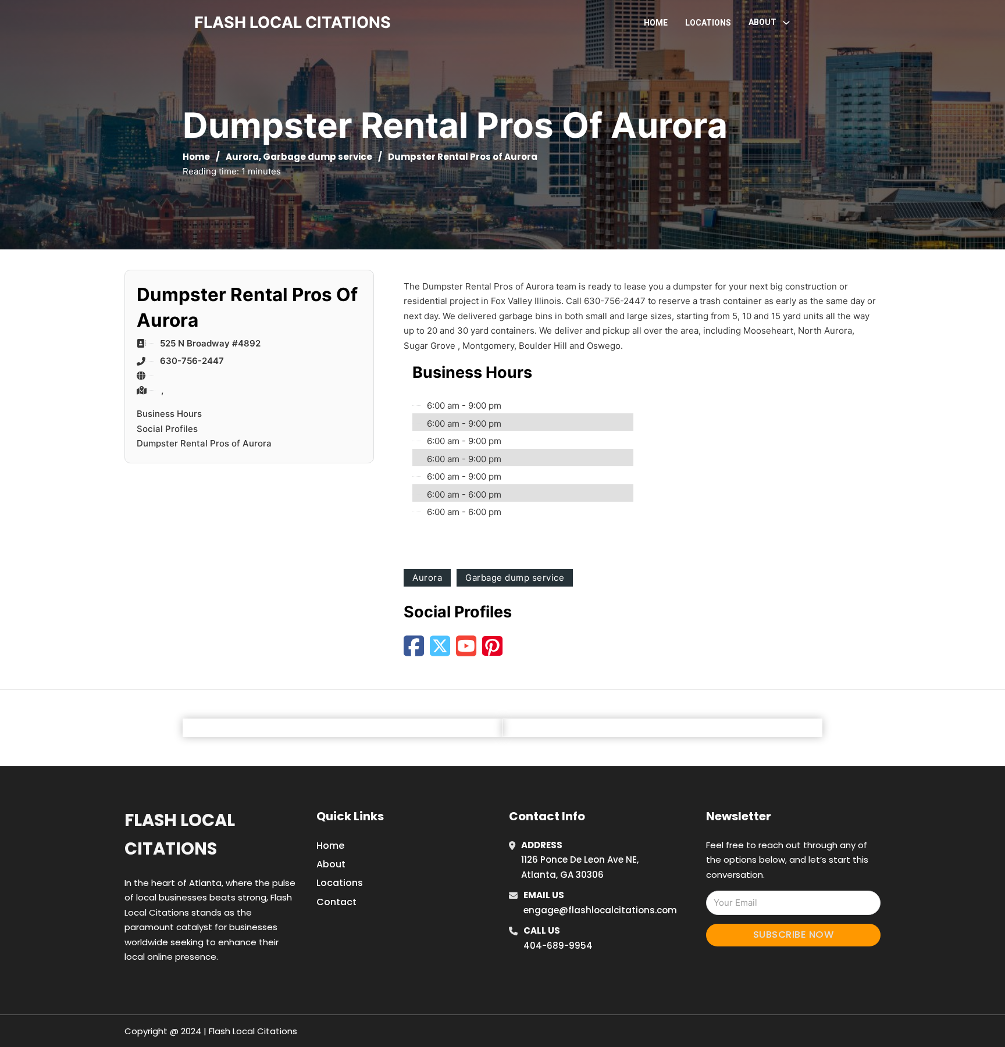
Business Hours (169, 413)
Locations (708, 22)
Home (656, 22)
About (330, 864)
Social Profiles (167, 428)
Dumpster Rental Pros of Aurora (204, 443)
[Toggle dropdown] (786, 23)
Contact (336, 902)
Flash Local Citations (179, 834)
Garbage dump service (317, 157)
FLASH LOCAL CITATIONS (292, 22)
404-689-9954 (558, 945)
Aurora (242, 157)
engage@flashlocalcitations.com (600, 910)
